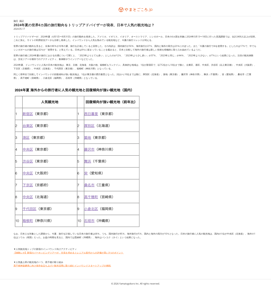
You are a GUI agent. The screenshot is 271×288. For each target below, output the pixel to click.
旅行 (16, 20)
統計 (21, 20)
